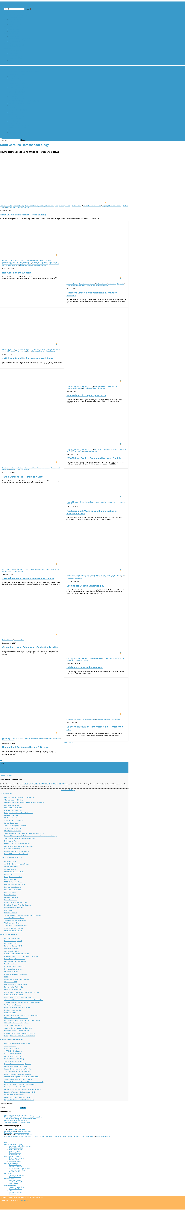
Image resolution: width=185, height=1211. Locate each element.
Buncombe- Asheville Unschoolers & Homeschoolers (22, 1020)
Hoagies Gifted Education (13, 1056)
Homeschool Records (16, 17)
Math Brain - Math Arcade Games (15, 902)
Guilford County (101, 284)
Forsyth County (101, 784)
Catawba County (18, 206)
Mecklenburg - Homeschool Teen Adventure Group (21, 992)
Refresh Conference (11, 815)
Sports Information (15, 50)
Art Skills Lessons (10, 869)
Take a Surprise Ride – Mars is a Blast (22, 476)
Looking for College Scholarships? (85, 585)
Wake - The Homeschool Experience (16, 979)
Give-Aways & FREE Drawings (35, 738)
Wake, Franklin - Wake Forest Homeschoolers (19, 997)
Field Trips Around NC (16, 52)
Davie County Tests (77, 784)
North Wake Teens (10, 964)
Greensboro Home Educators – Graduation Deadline (30, 647)
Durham (37, 786)
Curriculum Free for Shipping (14, 872)
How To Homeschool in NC (13, 14)
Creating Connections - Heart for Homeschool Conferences (24, 802)
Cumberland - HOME (11, 951)
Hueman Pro (24, 1200)
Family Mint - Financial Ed (13, 877)
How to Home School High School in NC (45, 264)
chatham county (45, 786)
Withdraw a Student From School (20, 16)
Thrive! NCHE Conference (13, 828)
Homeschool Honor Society (113, 449)
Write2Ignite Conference (12, 831)
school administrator (113, 784)
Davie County (21, 786)
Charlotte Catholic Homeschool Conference (19, 797)
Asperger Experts (10, 1046)
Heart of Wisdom (10, 895)
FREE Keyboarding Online (13, 882)
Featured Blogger (72, 502)
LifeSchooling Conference (13, 808)
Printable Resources (53, 738)
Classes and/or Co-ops (21, 260)
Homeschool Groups (11, 33)
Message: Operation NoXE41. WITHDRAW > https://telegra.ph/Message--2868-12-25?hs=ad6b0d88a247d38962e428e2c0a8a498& (49, 1136)
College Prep (110, 575)
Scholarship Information (74, 578)
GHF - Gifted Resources (12, 1053)
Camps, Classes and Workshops (77, 575)
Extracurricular (9, 48)
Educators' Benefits (95, 658)
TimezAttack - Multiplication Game (15, 925)
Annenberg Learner (11, 866)
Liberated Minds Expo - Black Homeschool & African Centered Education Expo (30, 836)
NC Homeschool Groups (23, 1134)
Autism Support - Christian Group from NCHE (19, 1084)
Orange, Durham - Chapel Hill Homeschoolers (19, 1036)
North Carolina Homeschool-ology (11, 2)
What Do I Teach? (15, 21)
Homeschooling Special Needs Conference (18, 846)
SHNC (6, 977)
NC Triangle (11, 351)
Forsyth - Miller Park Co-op (13, 987)
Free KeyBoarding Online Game (15, 884)
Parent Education (100, 502)
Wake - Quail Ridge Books (13, 931)
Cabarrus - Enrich (10, 1012)
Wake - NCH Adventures (12, 989)
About (11, 60)
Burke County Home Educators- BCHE (17, 1007)
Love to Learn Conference (13, 810)
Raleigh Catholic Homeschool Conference (18, 813)
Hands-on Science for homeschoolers (37, 468)
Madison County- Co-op (12, 1010)
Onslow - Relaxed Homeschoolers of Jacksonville (21, 1015)
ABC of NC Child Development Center (17, 1043)
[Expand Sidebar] (1, 760)
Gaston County (77, 206)
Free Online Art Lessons (12, 889)
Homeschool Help (15, 24)
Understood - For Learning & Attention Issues (19, 1087)
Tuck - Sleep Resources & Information (17, 1071)
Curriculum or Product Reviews (40, 260)
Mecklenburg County (42, 569)
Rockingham (30, 786)
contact (67, 784)
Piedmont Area (11, 207)
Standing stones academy (8, 784)
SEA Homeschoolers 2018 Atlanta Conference (19, 838)
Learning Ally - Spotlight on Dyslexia (16, 851)
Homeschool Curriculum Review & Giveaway (26, 747)
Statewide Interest (23, 207)
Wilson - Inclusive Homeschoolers (15, 984)
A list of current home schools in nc (43, 783)
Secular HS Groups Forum (13, 1025)
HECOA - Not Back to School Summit (17, 843)
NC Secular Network (11, 971)
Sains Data (8, 1133)
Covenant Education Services (14, 1094)
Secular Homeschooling (17, 40)
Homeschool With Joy (11, 805)
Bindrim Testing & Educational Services (17, 1074)
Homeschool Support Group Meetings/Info (16, 264)
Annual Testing (7, 260)
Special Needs (112, 502)
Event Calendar (14, 53)
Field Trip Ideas (99, 386)
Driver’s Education (15, 47)
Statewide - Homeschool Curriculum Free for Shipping (22, 915)
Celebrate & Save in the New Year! (84, 667)
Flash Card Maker (10, 879)
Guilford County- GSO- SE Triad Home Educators (21, 956)
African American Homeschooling (20, 38)
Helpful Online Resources (38, 262)
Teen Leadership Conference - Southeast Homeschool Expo (24, 833)
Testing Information (90, 784)
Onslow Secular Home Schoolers (15, 974)
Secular (12, 469)
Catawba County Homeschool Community (18, 1028)
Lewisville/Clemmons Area (92, 206)
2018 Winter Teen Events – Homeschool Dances (28, 578)
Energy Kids (8, 874)
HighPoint (120, 284)
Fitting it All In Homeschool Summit (16, 854)
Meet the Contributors (16, 62)
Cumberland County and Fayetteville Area (39, 206)
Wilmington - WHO (10, 982)
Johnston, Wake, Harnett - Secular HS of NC (19, 1033)
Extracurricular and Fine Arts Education (15, 262)
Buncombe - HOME (10, 943)
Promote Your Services (16, 57)
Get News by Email (10, 55)
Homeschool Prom (8, 349)
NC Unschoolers (14, 41)
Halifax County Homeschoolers (14, 959)
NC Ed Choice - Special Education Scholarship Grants (22, 1089)
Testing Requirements (16, 19)
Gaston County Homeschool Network (16, 954)
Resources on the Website (16, 272)
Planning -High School (16, 45)
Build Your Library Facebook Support (16, 1030)
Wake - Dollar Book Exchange (14, 928)
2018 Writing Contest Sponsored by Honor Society (93, 458)
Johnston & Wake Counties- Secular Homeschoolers (22, 1002)
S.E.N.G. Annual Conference (14, 820)
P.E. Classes (87, 388)
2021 (14, 786)
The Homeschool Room (12, 923)
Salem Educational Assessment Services (18, 1079)
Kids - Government (10, 900)
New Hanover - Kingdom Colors (15, 961)
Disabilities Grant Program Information (17, 1097)
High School (8, 43)
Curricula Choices (15, 23)
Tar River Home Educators (13, 1005)
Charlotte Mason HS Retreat (13, 800)
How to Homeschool (86, 502)
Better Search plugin (68, 790)
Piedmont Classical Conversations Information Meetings (23, 1117)
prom (19, 784)
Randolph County (102, 285)
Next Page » (68, 742)
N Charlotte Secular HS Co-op (14, 966)
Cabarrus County (6, 206)
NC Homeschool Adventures (13, 969)
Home (6, 12)
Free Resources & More (12, 26)
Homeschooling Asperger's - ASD (15, 1066)
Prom (29, 351)
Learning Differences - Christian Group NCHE (19, 1092)
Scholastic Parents (10, 913)
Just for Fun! (29, 569)
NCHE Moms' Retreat (11, 841)
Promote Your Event (15, 59)
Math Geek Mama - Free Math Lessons (17, 905)
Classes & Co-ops (15, 35)
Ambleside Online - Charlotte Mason (16, 864)
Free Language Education (13, 887)
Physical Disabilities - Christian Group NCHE (19, 1100)
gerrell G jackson (10, 1131)
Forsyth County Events (62, 206)
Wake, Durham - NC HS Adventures (16, 1018)
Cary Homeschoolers (11, 948)
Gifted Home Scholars (11, 1048)
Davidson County (72, 284)
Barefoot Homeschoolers (12, 938)
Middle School (104, 577)
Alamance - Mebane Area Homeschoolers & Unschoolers (23, 1000)
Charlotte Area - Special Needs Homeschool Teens (21, 1077)
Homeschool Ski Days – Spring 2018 (86, 395)
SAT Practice (8, 910)
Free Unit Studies (10, 892)
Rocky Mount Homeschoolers (14, 995)
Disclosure (12, 64)
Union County (50, 351)
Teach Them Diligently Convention (15, 825)
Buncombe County (8, 569)
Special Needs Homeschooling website (17, 1064)
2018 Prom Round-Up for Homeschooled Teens (27, 358)
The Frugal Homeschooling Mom (15, 920)
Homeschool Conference (74, 577)
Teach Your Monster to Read (14, 918)
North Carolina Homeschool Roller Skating (23, 214)
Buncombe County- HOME (13, 941)
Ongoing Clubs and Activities (111, 206)
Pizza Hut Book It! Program (13, 907)
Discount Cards (14, 29)
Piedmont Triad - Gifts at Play (14, 1059)
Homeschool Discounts (16, 28)
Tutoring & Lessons (15, 36)
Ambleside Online (10, 861)
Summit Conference (11, 823)
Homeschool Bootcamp (12, 849)
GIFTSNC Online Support (13, 1051)
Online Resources (15, 31)
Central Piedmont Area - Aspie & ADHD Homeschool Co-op (24, 1082)
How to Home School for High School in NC (30, 349)
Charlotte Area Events (97, 575)
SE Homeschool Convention (13, 818)
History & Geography (11, 897)
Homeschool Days (112, 386)
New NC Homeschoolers (10, 265)
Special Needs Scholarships (13, 1061)
